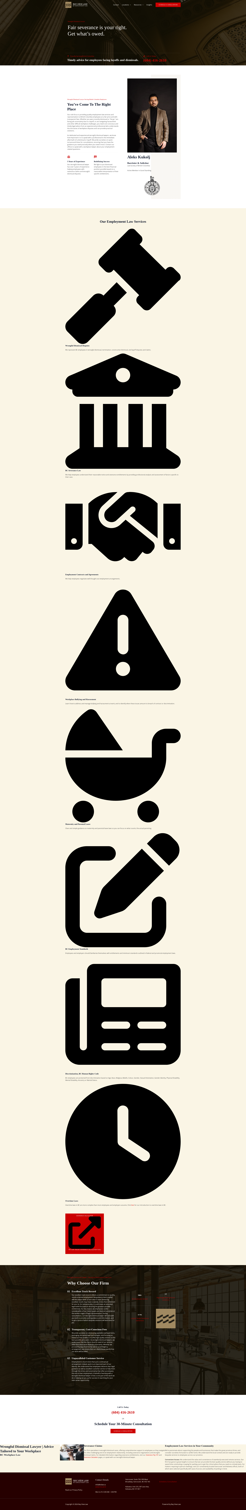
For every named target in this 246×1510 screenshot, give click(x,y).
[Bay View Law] (77, 5)
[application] (130, 5)
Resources (138, 5)
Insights (149, 5)
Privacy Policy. (77, 1490)
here (132, 1205)
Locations (125, 5)
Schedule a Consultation (168, 1482)
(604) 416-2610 (154, 60)
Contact (116, 5)
